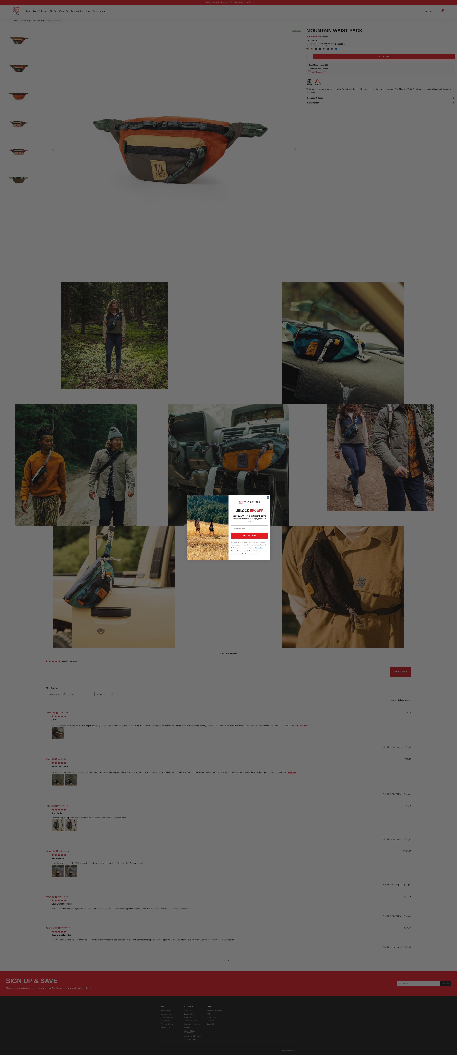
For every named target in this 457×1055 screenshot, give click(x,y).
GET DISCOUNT (249, 536)
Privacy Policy (259, 548)
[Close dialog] (268, 497)
